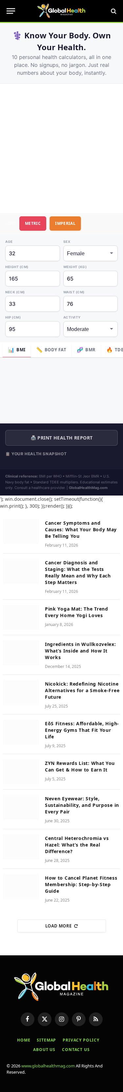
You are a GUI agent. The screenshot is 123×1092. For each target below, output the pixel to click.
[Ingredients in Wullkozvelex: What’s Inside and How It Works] (21, 652)
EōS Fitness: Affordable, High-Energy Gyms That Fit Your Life (82, 730)
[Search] (113, 11)
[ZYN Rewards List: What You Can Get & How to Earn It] (21, 771)
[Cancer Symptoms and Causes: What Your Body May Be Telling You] (21, 531)
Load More (58, 926)
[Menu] (11, 11)
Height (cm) (17, 267)
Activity (72, 317)
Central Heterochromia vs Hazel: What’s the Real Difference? (77, 844)
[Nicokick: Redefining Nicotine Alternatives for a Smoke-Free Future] (21, 692)
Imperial (65, 223)
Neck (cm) (15, 292)
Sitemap (46, 1040)
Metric (33, 223)
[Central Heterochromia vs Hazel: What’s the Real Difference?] (21, 846)
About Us (44, 1049)
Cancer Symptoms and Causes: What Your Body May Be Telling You (81, 529)
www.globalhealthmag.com (48, 1066)
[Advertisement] (61, 148)
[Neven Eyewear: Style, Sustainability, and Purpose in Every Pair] (21, 807)
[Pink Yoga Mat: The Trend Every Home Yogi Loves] (21, 617)
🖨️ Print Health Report (62, 438)
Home (23, 1040)
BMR (86, 349)
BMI (17, 349)
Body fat (51, 349)
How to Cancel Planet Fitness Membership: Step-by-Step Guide (81, 884)
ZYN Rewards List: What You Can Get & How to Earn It (80, 766)
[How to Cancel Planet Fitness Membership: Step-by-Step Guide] (21, 886)
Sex (67, 242)
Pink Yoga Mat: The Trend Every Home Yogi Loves (76, 612)
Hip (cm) (13, 317)
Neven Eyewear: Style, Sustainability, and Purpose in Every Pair (82, 805)
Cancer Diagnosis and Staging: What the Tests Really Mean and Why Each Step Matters (78, 572)
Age (9, 242)
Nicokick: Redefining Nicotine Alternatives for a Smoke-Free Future (82, 690)
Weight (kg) (75, 267)
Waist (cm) (74, 292)
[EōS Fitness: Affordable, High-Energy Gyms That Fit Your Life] (21, 732)
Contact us (76, 1049)
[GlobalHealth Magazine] (61, 11)
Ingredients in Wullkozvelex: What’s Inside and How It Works (80, 650)
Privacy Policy (81, 1040)
